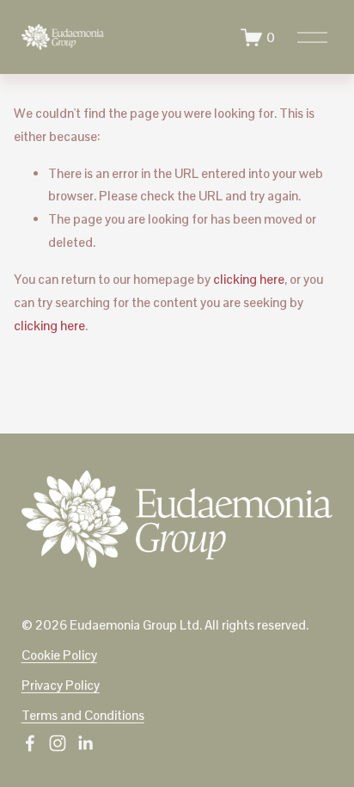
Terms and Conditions (82, 715)
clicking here (248, 279)
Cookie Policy (59, 655)
